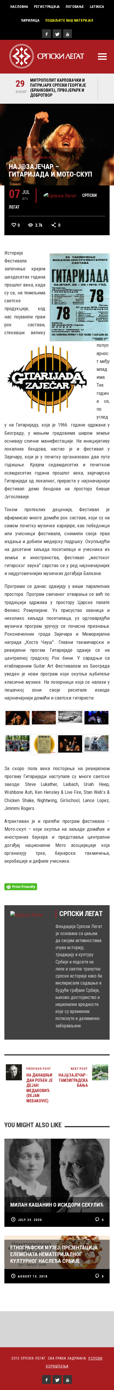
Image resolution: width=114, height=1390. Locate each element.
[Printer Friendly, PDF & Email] (20, 886)
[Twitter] (57, 33)
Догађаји (19, 157)
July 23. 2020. (30, 1220)
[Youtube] (67, 33)
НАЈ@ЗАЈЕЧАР (46, 157)
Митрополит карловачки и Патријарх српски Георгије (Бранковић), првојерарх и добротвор (58, 88)
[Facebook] (46, 33)
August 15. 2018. (33, 1276)
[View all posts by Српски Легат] (60, 196)
